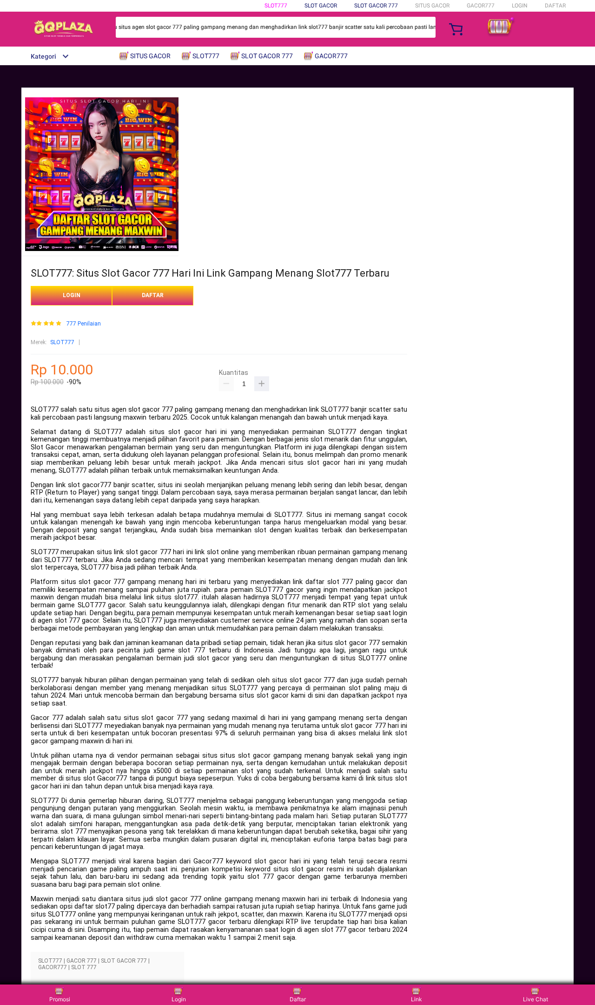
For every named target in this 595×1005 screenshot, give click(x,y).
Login (179, 999)
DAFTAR (555, 5)
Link (416, 999)
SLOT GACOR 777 (376, 5)
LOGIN (520, 5)
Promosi (59, 999)
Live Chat (535, 999)
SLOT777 (275, 5)
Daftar (298, 999)
